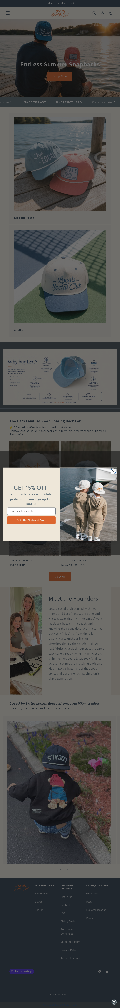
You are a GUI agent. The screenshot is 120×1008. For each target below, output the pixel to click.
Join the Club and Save (31, 520)
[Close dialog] (113, 471)
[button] (114, 1002)
